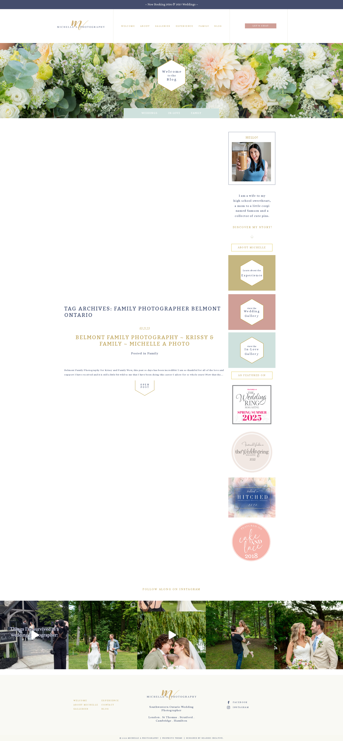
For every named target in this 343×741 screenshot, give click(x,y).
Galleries (162, 26)
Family (204, 26)
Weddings (149, 113)
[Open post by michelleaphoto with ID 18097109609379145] (34, 635)
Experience (184, 26)
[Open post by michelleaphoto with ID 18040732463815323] (240, 635)
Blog (218, 26)
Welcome (128, 26)
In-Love (174, 113)
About (145, 26)
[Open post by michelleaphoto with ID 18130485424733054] (308, 635)
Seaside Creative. (213, 738)
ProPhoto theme (172, 738)
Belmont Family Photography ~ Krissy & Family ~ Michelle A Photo (145, 340)
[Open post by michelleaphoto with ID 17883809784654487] (171, 635)
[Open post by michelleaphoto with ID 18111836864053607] (103, 635)
